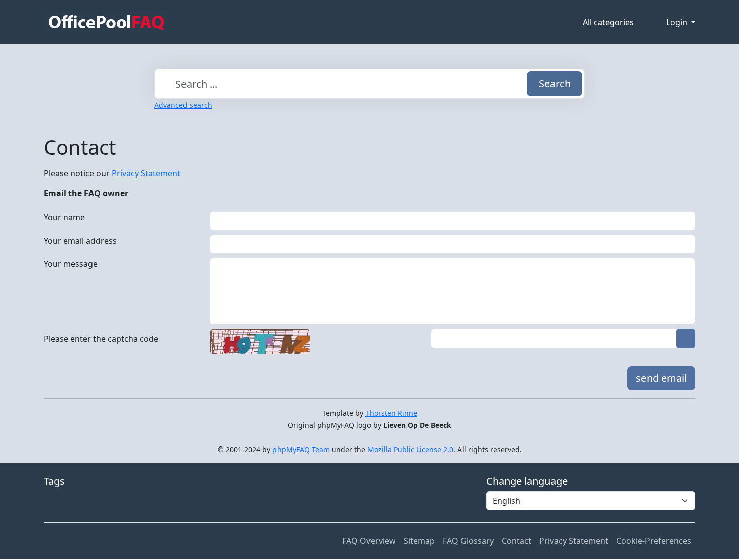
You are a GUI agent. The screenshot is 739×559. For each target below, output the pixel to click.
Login (677, 22)
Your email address (80, 240)
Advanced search (183, 105)
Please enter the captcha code (101, 338)
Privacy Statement (146, 173)
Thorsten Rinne (391, 413)
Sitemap (419, 540)
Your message (71, 263)
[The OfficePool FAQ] (106, 22)
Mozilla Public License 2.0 (410, 449)
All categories (608, 22)
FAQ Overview (369, 540)
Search (555, 83)
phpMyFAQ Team (301, 449)
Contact (516, 540)
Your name (64, 217)
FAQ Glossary (468, 540)
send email (661, 378)
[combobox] (369, 84)
